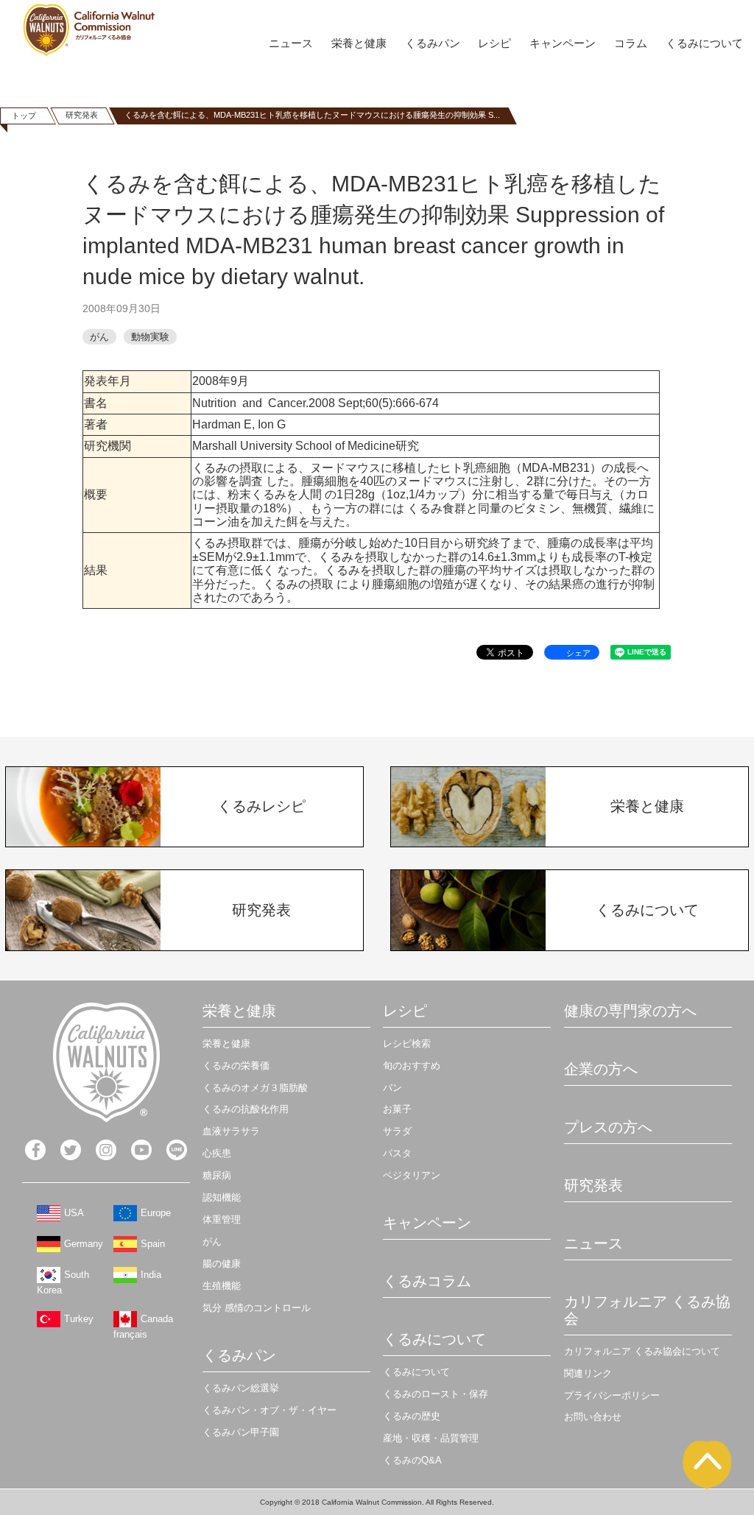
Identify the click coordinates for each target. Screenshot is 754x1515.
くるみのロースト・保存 (435, 1393)
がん (99, 336)
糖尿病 (216, 1175)
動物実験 (150, 336)
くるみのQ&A (412, 1460)
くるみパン (432, 43)
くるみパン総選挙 (240, 1388)
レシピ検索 (407, 1043)
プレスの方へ (608, 1127)
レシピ (494, 43)
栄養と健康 (359, 43)
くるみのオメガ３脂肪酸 (255, 1087)
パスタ (397, 1153)
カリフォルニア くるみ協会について (642, 1351)
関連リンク (588, 1373)
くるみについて (704, 43)
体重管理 (221, 1219)
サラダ (397, 1131)
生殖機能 (221, 1285)
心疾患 (216, 1153)
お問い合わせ (592, 1416)
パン (392, 1087)
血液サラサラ (231, 1131)
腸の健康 (221, 1263)
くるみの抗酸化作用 (245, 1109)
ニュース (291, 43)
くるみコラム (427, 1281)
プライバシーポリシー (612, 1395)
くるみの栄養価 (235, 1065)
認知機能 (221, 1197)
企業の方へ (601, 1069)
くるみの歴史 (411, 1416)
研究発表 (82, 114)
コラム (630, 43)
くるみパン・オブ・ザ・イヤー (269, 1410)
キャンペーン (562, 43)
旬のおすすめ (411, 1065)
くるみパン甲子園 (240, 1432)
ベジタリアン (411, 1175)
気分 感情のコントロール (256, 1307)
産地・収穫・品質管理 (431, 1438)
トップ (24, 115)
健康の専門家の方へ (630, 1011)
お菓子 (397, 1109)
